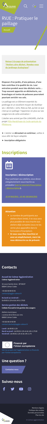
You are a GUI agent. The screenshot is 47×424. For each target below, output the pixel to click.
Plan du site (40, 415)
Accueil (7, 29)
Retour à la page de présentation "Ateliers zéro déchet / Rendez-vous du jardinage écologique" (22, 64)
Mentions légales (38, 408)
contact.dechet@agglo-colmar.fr (15, 324)
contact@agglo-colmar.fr (12, 293)
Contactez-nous (11, 369)
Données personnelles (36, 413)
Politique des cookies (36, 410)
